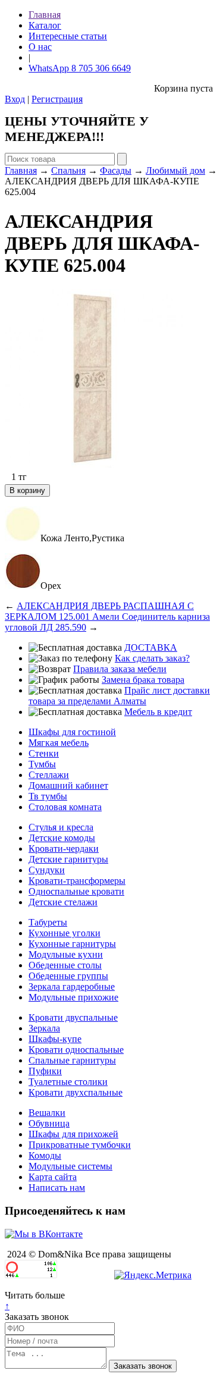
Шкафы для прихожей (73, 1134)
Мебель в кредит (158, 712)
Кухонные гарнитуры (72, 944)
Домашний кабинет (68, 785)
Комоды (45, 1155)
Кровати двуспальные (73, 1017)
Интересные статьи (68, 36)
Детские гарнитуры (68, 859)
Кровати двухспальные (76, 1092)
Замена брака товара (143, 680)
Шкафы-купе (55, 1039)
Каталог (45, 25)
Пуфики (45, 1071)
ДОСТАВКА (150, 647)
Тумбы (42, 764)
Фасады (115, 170)
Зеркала (44, 1028)
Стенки (44, 753)
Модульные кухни (66, 954)
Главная (45, 15)
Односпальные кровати (76, 891)
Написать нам (57, 1187)
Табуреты (48, 922)
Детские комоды (62, 838)
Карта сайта (53, 1177)
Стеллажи (49, 775)
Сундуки (47, 870)
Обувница (49, 1123)
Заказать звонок (37, 1317)
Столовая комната (65, 807)
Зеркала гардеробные (72, 986)
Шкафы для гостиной (72, 732)
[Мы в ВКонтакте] (44, 1234)
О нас (40, 47)
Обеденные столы (65, 965)
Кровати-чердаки (64, 848)
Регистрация (57, 99)
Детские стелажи (63, 902)
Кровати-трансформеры (77, 881)
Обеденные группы (68, 976)
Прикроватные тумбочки (80, 1145)
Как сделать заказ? (152, 658)
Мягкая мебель (59, 743)
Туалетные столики (68, 1082)
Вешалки (47, 1113)
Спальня (68, 170)
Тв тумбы (48, 796)
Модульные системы (70, 1166)
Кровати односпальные (76, 1049)
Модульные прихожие (73, 997)
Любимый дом (175, 170)
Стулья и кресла (61, 827)
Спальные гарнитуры (72, 1060)
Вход (15, 99)
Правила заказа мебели (120, 669)
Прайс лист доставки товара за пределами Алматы (119, 695)
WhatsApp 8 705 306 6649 (80, 68)
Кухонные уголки (64, 933)
